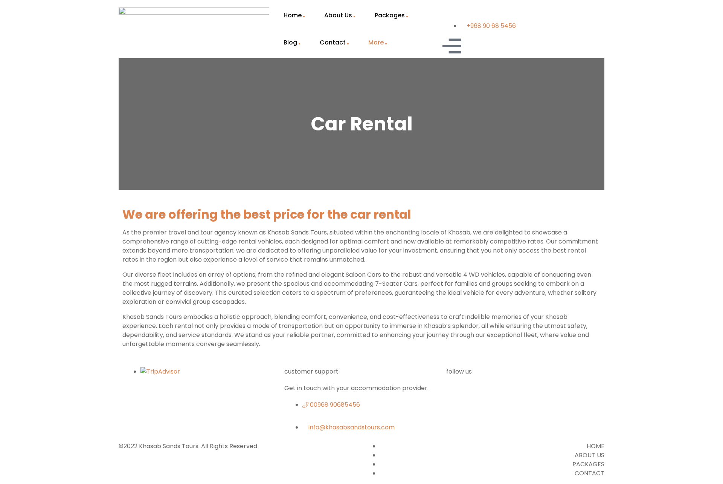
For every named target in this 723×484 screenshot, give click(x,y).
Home (293, 15)
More (376, 42)
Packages (390, 15)
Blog (290, 42)
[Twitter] (486, 393)
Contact (333, 42)
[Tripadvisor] (517, 393)
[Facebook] (455, 393)
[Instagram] (579, 393)
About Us (338, 15)
